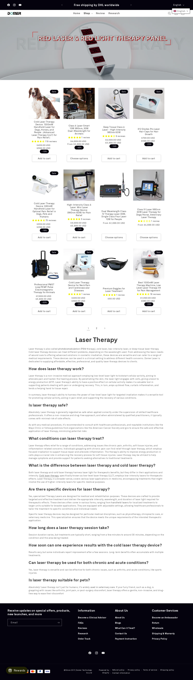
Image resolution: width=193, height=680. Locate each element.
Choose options (79, 158)
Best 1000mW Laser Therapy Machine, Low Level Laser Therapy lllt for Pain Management (148, 286)
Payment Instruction (126, 638)
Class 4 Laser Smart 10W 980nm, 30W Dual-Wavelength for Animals (79, 129)
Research (83, 633)
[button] (88, 13)
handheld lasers (120, 502)
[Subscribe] (58, 622)
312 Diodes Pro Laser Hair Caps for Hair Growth (149, 131)
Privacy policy (134, 670)
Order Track (84, 638)
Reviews (82, 628)
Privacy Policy (159, 638)
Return (155, 623)
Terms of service (150, 670)
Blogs (118, 623)
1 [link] (88, 328)
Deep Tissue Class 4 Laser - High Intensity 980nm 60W (114, 130)
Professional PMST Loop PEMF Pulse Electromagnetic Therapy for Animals (44, 288)
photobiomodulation (69, 349)
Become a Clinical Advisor (92, 617)
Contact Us (121, 633)
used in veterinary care (102, 587)
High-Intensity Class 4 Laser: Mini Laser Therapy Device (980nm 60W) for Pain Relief (79, 210)
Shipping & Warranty (163, 633)
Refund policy (118, 670)
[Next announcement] (131, 5)
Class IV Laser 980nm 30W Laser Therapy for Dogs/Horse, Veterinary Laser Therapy (148, 213)
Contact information (121, 673)
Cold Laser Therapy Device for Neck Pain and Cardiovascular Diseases (79, 286)
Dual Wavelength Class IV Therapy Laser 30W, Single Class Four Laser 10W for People (114, 215)
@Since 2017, (69, 670)
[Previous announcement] (62, 5)
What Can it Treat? (125, 628)
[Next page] (104, 328)
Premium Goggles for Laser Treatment (114, 289)
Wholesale (157, 628)
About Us (120, 617)
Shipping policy (167, 670)
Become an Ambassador (165, 617)
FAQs (80, 623)
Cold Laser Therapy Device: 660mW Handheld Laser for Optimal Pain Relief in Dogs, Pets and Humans (44, 210)
